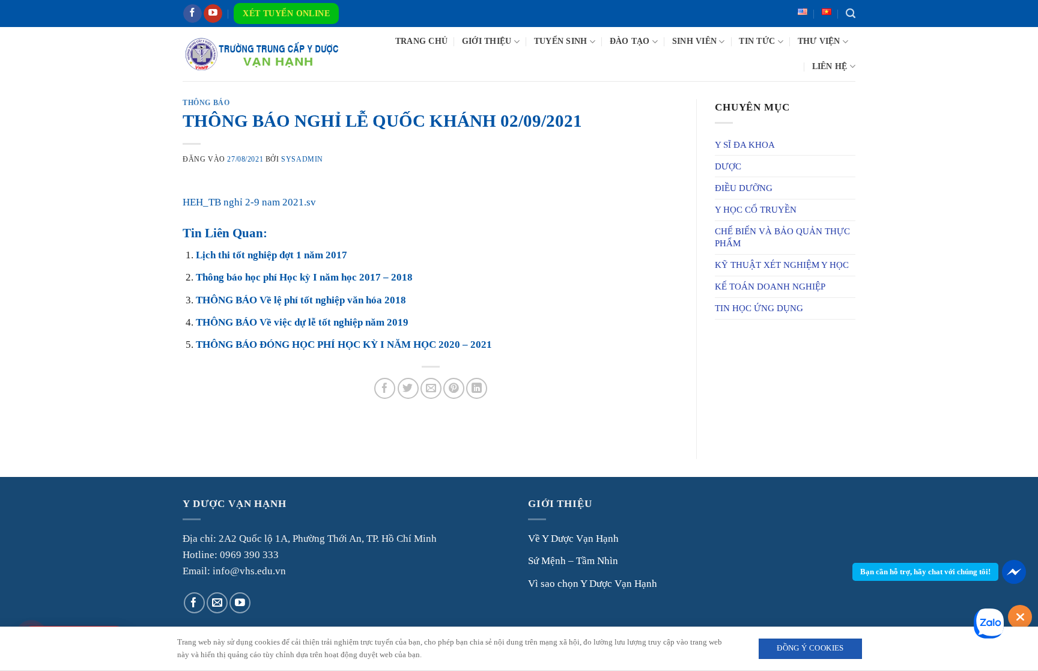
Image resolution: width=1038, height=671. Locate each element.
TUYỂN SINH (560, 41)
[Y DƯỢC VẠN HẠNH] (262, 53)
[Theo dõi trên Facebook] (192, 13)
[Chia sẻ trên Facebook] (384, 388)
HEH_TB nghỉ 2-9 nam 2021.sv (249, 202)
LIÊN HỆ (830, 66)
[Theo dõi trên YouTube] (213, 13)
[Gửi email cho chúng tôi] (217, 602)
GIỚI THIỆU (487, 41)
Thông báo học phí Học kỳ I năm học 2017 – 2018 (304, 277)
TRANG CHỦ (421, 41)
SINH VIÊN (694, 41)
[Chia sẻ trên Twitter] (408, 388)
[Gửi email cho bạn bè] (431, 388)
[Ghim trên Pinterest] (453, 388)
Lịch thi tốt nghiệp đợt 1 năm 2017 (271, 255)
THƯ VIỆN (819, 41)
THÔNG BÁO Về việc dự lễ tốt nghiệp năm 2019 (302, 322)
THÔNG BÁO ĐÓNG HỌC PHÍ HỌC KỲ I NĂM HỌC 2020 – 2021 (344, 344)
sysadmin (302, 159)
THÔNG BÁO (206, 103)
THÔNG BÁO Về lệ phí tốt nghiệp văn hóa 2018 (301, 300)
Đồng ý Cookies (810, 648)
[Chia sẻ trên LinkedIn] (476, 388)
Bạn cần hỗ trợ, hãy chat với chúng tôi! (925, 571)
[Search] (850, 14)
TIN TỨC (757, 41)
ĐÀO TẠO (630, 41)
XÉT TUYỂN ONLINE (286, 13)
